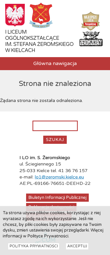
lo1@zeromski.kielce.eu (59, 177)
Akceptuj (77, 246)
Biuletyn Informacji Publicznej (57, 197)
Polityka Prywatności (33, 246)
